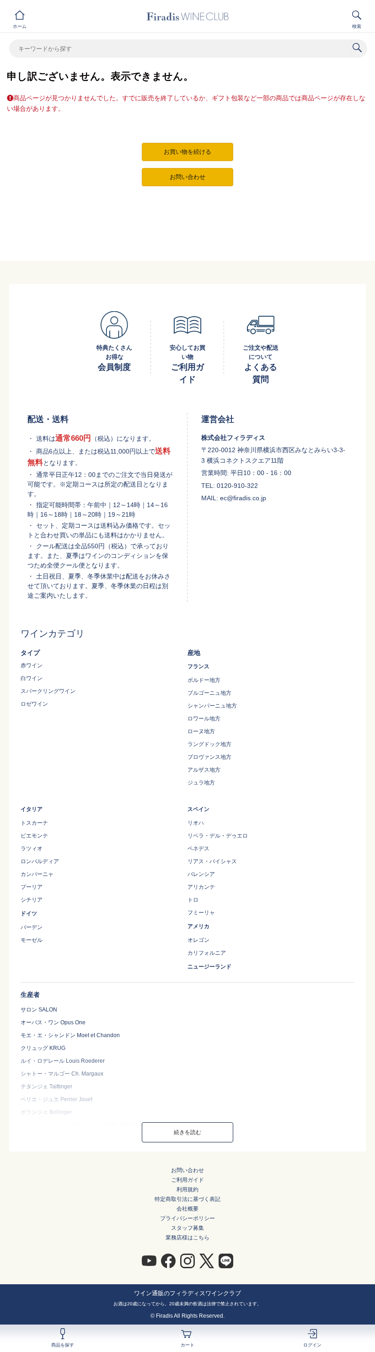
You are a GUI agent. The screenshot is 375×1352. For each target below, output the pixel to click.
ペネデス (198, 848)
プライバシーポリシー (187, 1218)
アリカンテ (201, 887)
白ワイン (32, 678)
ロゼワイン (34, 704)
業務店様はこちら (187, 1237)
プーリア (32, 887)
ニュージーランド (209, 966)
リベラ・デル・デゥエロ (218, 836)
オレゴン (198, 940)
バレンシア (201, 874)
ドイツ (29, 913)
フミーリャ (201, 912)
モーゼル (32, 940)
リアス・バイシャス (212, 861)
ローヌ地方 (201, 731)
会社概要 (187, 1209)
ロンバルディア (40, 861)
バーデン (32, 927)
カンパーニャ (37, 874)
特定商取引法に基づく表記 (187, 1199)
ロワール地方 (204, 718)
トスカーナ (34, 823)
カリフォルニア (207, 953)
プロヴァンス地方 (209, 757)
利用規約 (187, 1189)
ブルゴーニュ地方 (209, 693)
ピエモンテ (34, 836)
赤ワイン (32, 665)
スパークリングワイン (48, 691)
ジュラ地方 (201, 782)
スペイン (198, 809)
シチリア (32, 900)
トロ (193, 900)
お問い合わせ (187, 1170)
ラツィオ (32, 848)
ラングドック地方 (209, 744)
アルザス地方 (204, 770)
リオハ (196, 823)
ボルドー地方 (204, 680)
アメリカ (198, 926)
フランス (198, 666)
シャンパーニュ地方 (212, 706)
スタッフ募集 (187, 1228)
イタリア (32, 809)
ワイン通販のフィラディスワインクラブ (187, 1293)
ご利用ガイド (187, 1180)
